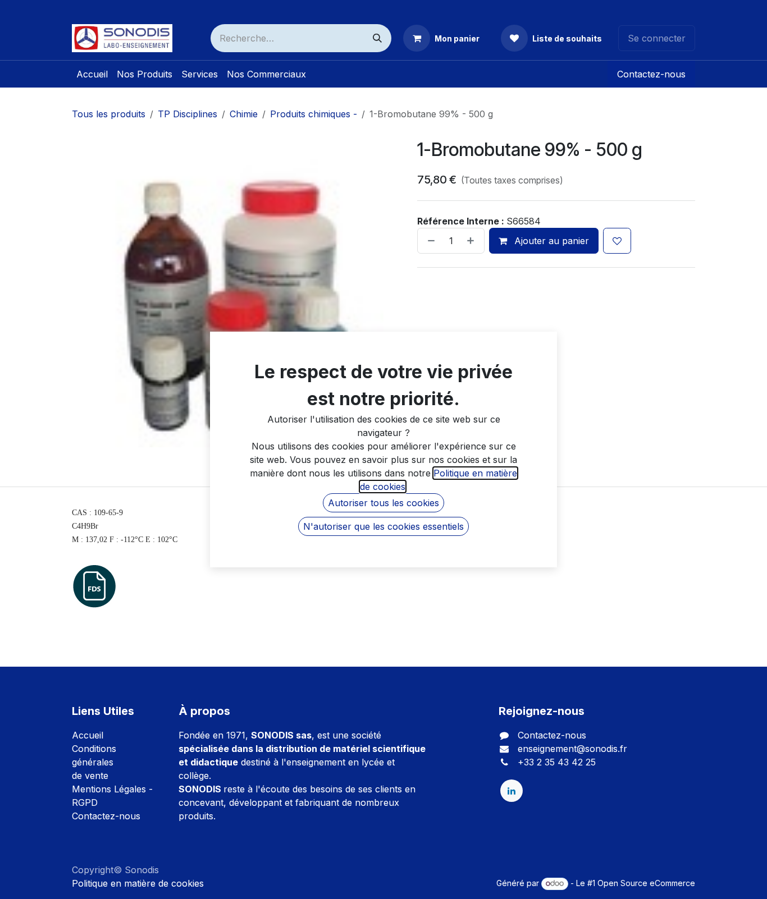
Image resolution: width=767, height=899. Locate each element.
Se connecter (657, 38)
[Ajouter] (473, 240)
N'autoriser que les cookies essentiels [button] (383, 526)
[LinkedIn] (511, 790)
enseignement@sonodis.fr (572, 748)
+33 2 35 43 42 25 (557, 762)
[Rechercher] (377, 38)
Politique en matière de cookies (138, 883)
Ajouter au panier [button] (550, 240)
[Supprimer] (429, 240)
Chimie (244, 114)
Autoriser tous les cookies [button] (383, 502)
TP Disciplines (187, 114)
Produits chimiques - (313, 114)
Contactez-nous (651, 74)
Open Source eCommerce (646, 883)
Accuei (86, 735)
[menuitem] (92, 74)
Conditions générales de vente (94, 762)
